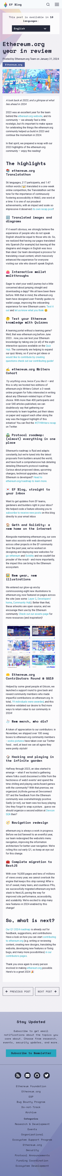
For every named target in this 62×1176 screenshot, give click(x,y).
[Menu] (57, 4)
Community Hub (22, 602)
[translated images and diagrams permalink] (4, 219)
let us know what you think (29, 310)
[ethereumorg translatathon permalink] (4, 172)
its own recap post (42, 209)
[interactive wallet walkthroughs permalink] (4, 274)
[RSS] (18, 1075)
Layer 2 (32, 598)
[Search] (48, 4)
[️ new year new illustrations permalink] (4, 577)
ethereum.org (34, 967)
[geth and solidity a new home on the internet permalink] (4, 527)
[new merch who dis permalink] (4, 721)
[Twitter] (46, 1075)
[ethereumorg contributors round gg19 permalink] (4, 676)
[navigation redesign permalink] (4, 822)
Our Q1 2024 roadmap (18, 929)
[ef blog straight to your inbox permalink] (4, 491)
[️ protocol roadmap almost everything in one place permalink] (4, 438)
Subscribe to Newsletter (31, 1053)
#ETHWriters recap (45, 422)
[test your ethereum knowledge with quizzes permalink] (4, 320)
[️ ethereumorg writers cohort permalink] (4, 371)
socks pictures (15, 740)
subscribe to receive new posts (23, 512)
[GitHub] (37, 1075)
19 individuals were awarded (28, 701)
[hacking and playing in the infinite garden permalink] (4, 758)
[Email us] (27, 1075)
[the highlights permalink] (4, 163)
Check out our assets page (34, 613)
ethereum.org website (30, 116)
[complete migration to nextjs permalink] (4, 863)
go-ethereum (13, 555)
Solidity (29, 555)
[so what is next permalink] (4, 920)
